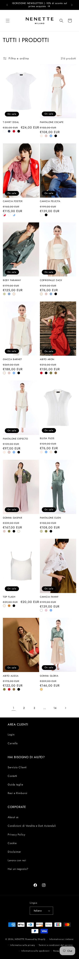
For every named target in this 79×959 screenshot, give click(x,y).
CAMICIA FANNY (49, 597)
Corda (55, 373)
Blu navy (9, 131)
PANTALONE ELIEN (50, 517)
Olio (50, 373)
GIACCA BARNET (12, 359)
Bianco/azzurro (13, 214)
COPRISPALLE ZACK (51, 280)
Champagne (13, 293)
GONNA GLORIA (49, 676)
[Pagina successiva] (65, 708)
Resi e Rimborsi (17, 793)
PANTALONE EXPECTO (15, 438)
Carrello (13, 743)
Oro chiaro (41, 689)
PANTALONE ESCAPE (52, 122)
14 (54, 708)
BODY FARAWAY (12, 280)
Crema (18, 531)
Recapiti (57, 950)
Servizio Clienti (17, 767)
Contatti (12, 776)
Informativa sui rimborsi (61, 939)
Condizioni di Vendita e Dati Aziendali (32, 826)
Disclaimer (14, 852)
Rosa (46, 610)
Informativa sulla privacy (22, 945)
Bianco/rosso (4, 214)
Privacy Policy (16, 834)
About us (13, 817)
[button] (7, 20)
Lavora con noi (17, 860)
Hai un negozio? (18, 869)
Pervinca (9, 293)
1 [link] (13, 708)
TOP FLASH (9, 597)
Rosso (13, 131)
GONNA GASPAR (12, 517)
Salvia (4, 293)
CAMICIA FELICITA (50, 201)
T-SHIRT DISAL (11, 122)
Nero (18, 131)
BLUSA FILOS (47, 438)
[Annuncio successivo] (72, 5)
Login (11, 734)
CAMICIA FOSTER (12, 201)
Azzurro (50, 135)
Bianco (4, 131)
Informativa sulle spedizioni (35, 950)
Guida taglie (15, 784)
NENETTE (20, 939)
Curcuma (9, 605)
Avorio (41, 135)
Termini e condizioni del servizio (55, 945)
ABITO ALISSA (10, 676)
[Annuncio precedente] (7, 5)
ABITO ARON (47, 359)
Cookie (12, 843)
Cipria (46, 135)
